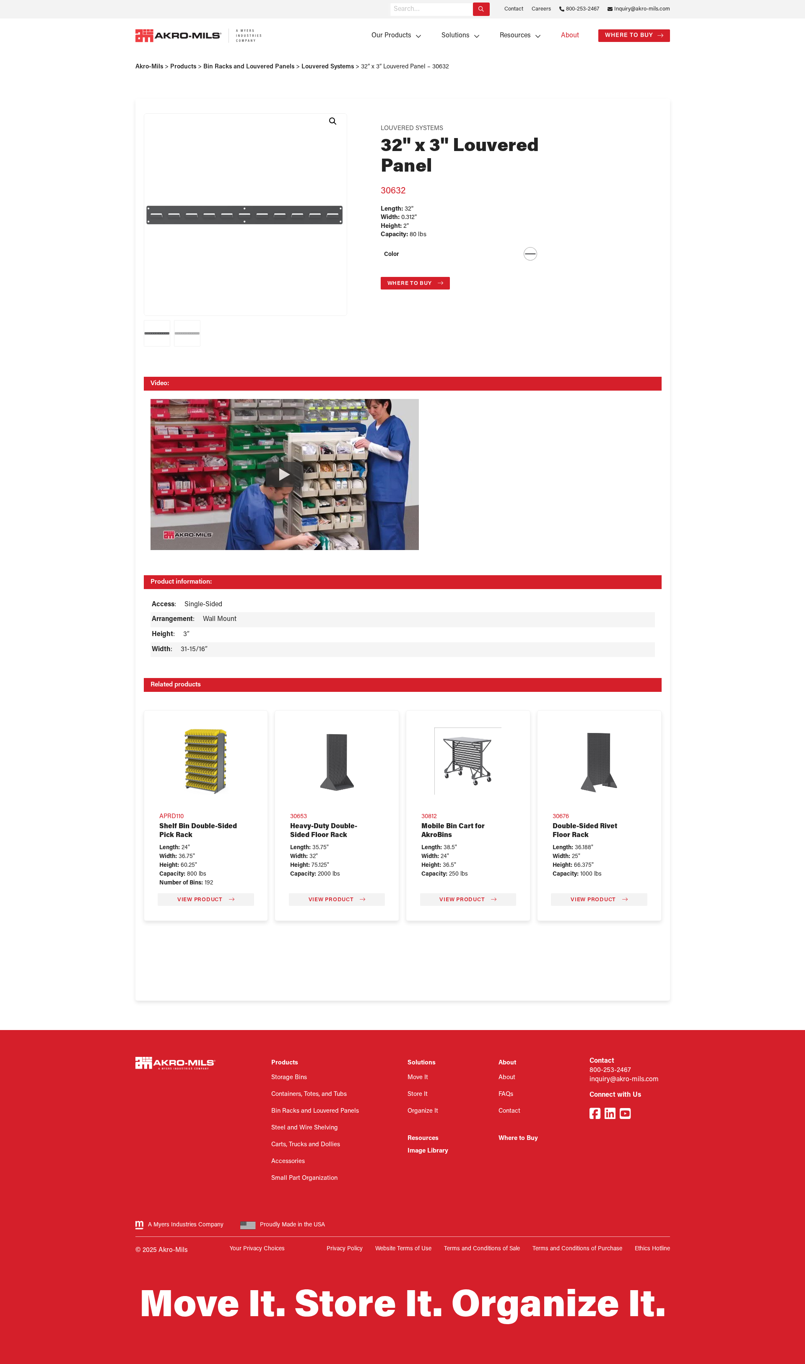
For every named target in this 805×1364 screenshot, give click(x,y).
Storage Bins (289, 1078)
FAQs (506, 1094)
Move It (418, 1078)
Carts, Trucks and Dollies (305, 1145)
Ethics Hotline (652, 1249)
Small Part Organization (304, 1178)
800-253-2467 (582, 9)
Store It (418, 1094)
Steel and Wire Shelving (304, 1128)
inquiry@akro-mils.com (624, 1079)
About (570, 35)
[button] (332, 121)
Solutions (455, 35)
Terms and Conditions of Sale (482, 1249)
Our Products (391, 35)
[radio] (530, 254)
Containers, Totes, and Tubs (309, 1094)
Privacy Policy (345, 1249)
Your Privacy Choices (257, 1249)
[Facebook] (594, 1114)
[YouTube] (625, 1114)
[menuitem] (393, 35)
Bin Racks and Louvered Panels (315, 1111)
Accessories (288, 1161)
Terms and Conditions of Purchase (577, 1249)
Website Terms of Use (403, 1249)
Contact (513, 9)
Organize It (423, 1111)
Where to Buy (629, 35)
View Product (200, 899)
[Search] (481, 9)
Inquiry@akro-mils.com (642, 9)
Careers (541, 9)
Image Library (428, 1151)
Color (391, 254)
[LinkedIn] (610, 1114)
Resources (515, 35)
